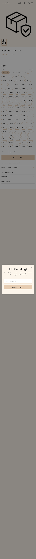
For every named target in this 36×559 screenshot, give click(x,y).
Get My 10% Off (18, 287)
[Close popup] (31, 267)
